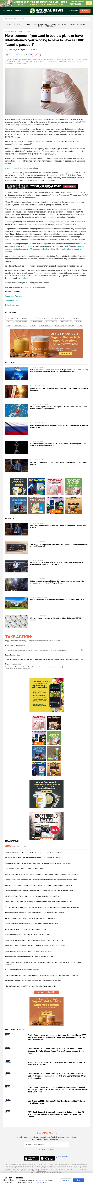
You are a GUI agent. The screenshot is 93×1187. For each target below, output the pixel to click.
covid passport (61, 60)
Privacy (51, 1164)
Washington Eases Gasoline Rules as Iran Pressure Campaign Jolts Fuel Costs (32, 896)
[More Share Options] (41, 55)
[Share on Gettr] (36, 55)
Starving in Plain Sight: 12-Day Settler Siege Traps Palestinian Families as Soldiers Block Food (38, 863)
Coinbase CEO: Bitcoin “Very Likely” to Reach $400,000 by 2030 (27, 935)
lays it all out (23, 278)
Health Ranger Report (13, 1030)
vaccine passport (77, 61)
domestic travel (10, 61)
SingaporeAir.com (12, 300)
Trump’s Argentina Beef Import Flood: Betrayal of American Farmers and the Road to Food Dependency (41, 975)
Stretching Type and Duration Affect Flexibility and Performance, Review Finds (33, 981)
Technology (50, 26)
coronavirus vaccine (48, 60)
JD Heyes (21, 50)
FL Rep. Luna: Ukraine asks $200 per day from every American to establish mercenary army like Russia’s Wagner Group (57, 582)
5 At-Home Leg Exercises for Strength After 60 (22, 970)
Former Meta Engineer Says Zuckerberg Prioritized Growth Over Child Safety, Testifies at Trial (38, 902)
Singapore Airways (58, 61)
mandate (43, 61)
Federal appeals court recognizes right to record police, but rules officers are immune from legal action (41, 880)
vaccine (68, 61)
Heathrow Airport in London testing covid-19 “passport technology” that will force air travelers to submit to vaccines (44, 249)
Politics (17, 24)
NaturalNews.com (12, 305)
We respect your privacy (46, 1149)
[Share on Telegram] (22, 55)
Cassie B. (41, 386)
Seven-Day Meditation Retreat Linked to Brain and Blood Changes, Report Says (33, 858)
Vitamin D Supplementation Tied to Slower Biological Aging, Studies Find (30, 986)
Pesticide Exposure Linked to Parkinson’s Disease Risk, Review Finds (29, 957)
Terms (56, 1164)
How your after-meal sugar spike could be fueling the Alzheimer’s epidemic (31, 924)
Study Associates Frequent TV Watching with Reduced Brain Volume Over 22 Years (35, 946)
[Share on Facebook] (12, 55)
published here (41, 1171)
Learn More (66, 1180)
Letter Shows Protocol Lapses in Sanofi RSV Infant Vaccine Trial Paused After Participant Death (39, 891)
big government (22, 60)
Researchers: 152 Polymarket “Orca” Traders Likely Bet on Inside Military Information (35, 913)
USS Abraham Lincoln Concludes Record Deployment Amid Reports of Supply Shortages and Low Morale (42, 874)
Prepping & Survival (77, 24)
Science (39, 26)
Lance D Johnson (43, 404)
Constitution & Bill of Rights (21, 31)
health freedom (22, 61)
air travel (12, 60)
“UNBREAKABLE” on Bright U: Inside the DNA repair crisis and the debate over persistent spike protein (42, 907)
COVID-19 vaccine (80, 60)
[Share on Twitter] (17, 55)
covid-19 (70, 60)
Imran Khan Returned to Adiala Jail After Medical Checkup (25, 929)
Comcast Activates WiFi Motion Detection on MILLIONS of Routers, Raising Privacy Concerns (38, 885)
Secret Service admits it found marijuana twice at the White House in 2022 (58, 599)
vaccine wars (10, 64)
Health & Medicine (41, 24)
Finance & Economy (59, 24)
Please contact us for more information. (17, 668)
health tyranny (34, 61)
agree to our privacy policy (35, 1182)
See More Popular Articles (46, 992)
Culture (27, 24)
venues (24, 64)
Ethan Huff (42, 367)
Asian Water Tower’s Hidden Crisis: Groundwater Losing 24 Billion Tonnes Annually (34, 940)
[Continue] (66, 1144)
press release (12, 168)
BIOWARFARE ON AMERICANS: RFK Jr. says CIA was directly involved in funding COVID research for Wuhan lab (56, 563)
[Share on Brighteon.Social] (7, 55)
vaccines (18, 64)
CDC (29, 60)
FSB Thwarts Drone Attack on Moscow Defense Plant (24, 869)
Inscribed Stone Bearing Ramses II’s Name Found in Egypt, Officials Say (30, 918)
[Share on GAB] (26, 55)
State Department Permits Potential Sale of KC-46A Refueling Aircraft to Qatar (33, 852)
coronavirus (36, 60)
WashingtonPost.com (13, 296)
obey (48, 61)
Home (9, 24)
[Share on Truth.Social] (31, 55)
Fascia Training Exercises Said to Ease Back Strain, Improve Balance (29, 951)
